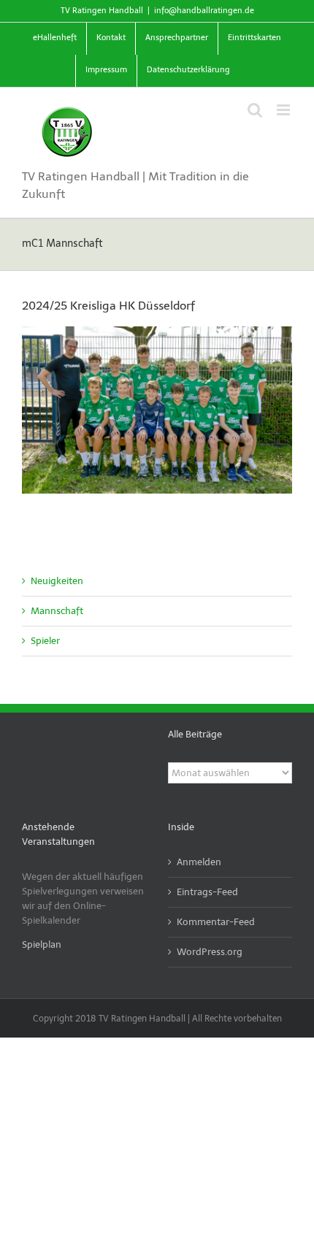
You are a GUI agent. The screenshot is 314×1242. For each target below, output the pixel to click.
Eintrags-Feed (207, 891)
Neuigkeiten (57, 580)
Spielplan (41, 944)
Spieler (45, 640)
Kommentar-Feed (216, 921)
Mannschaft (57, 610)
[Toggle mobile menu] (284, 110)
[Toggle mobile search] (255, 110)
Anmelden (199, 861)
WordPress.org (209, 951)
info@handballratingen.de (204, 10)
